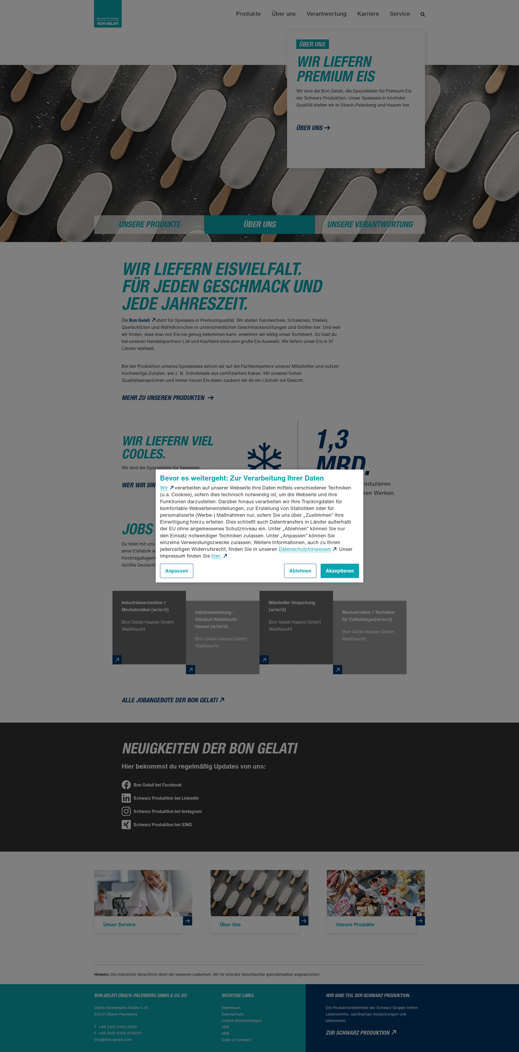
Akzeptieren (340, 570)
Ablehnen (300, 570)
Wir (164, 487)
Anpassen (176, 570)
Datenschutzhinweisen (305, 549)
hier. (216, 555)
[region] (259, 525)
